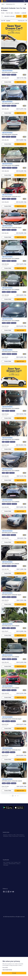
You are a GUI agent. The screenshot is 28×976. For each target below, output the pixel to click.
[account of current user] (25, 4)
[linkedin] (8, 892)
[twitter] (11, 892)
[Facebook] (4, 892)
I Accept (14, 973)
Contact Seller (7, 82)
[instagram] (6, 892)
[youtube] (13, 892)
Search (19, 16)
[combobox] (6, 1)
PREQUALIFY (10, 4)
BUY (3, 4)
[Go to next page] (18, 796)
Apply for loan (20, 82)
